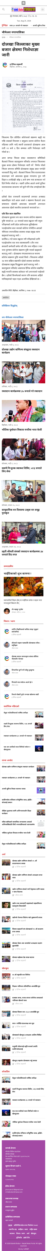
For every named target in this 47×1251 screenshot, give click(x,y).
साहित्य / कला (23, 1229)
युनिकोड (19, 1237)
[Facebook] (23, 2)
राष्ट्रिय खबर (33, 1229)
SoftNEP (26, 1249)
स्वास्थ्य (12, 1233)
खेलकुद (33, 1233)
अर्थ (28, 1233)
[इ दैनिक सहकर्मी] (5, 65)
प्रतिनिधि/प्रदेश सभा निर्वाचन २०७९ (26, 1225)
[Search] (3, 9)
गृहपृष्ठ (3, 37)
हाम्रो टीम (27, 1237)
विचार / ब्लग (20, 1233)
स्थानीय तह (13, 1229)
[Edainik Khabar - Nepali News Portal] (23, 11)
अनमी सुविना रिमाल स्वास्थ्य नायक (33, 25)
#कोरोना (6, 297)
